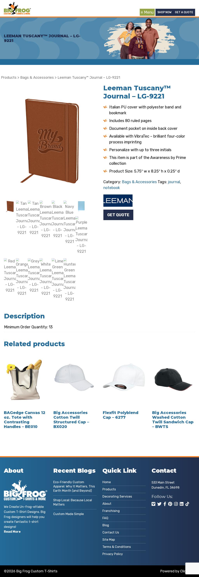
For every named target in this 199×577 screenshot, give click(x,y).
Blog (105, 525)
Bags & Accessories (37, 77)
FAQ (105, 518)
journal (174, 182)
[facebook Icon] (164, 504)
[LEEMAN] (118, 200)
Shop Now (164, 12)
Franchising (111, 511)
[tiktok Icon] (187, 504)
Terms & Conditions (116, 547)
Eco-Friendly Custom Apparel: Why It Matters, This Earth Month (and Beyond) (74, 486)
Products (9, 77)
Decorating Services (117, 496)
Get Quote (118, 215)
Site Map (108, 539)
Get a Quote (184, 12)
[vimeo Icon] (153, 504)
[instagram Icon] (176, 504)
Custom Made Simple (68, 514)
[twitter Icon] (159, 504)
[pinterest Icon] (170, 504)
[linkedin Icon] (181, 504)
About (106, 504)
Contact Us (110, 532)
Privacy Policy (112, 554)
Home (106, 482)
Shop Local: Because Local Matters (72, 502)
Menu (149, 12)
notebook (111, 187)
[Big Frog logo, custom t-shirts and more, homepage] (17, 5)
